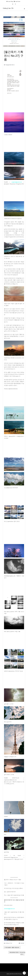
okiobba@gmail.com (9, 908)
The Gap (20, 973)
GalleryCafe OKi (8, 8)
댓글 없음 (22, 943)
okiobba (6, 943)
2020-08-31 (11, 64)
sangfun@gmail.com (16, 182)
